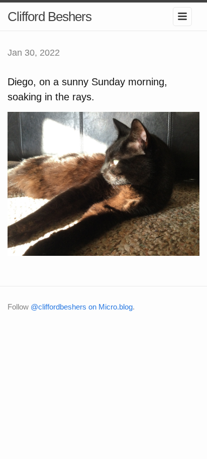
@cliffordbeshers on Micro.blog (82, 306)
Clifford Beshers (49, 16)
